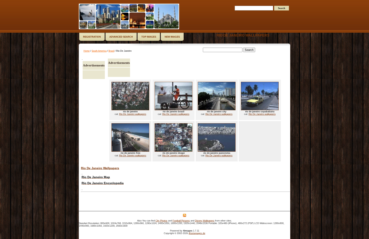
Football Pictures (181, 220)
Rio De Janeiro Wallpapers (100, 168)
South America (99, 51)
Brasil (111, 51)
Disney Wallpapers (204, 220)
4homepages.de (197, 233)
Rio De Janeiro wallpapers (243, 35)
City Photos (161, 220)
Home (86, 51)
